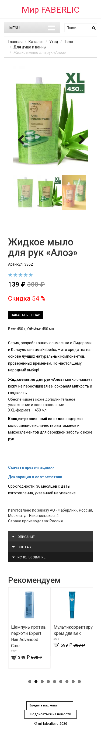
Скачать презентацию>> (31, 467)
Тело (68, 42)
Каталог (36, 42)
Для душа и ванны (29, 47)
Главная (15, 42)
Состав (24, 547)
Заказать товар (25, 315)
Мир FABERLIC (50, 10)
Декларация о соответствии (35, 477)
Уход (53, 42)
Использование (32, 557)
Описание (26, 537)
